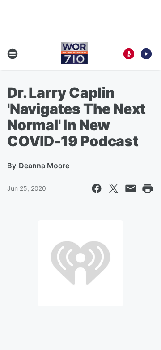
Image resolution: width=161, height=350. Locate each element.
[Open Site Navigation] (12, 53)
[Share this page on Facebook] (96, 188)
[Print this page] (147, 188)
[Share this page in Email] (130, 188)
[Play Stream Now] (146, 53)
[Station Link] (74, 53)
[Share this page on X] (113, 188)
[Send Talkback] (128, 53)
